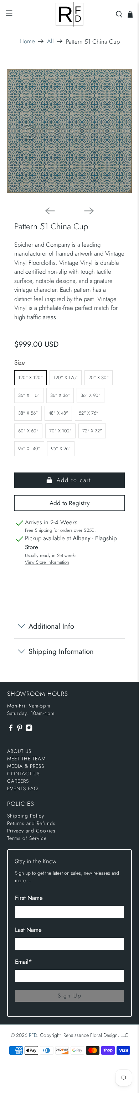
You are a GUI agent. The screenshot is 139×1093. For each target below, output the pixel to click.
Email (23, 961)
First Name (29, 897)
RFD (33, 1035)
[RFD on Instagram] (28, 729)
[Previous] (50, 211)
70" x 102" (60, 430)
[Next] (89, 211)
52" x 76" (88, 413)
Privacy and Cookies (31, 830)
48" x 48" (58, 413)
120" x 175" (65, 377)
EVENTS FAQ (22, 788)
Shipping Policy (25, 815)
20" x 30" (98, 377)
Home (27, 41)
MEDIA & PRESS (25, 766)
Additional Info (51, 626)
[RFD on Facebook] (10, 729)
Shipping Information (61, 651)
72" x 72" (92, 430)
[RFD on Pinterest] (19, 729)
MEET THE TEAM (26, 758)
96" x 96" (61, 448)
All (50, 41)
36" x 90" (91, 395)
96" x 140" (29, 448)
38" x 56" (28, 413)
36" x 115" (29, 395)
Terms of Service (27, 838)
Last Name (28, 929)
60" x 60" (28, 430)
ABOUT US (19, 751)
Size (19, 362)
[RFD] (69, 14)
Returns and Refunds (31, 823)
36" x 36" (60, 395)
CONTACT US (23, 773)
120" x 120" (30, 377)
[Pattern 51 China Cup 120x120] (69, 131)
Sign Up (70, 995)
